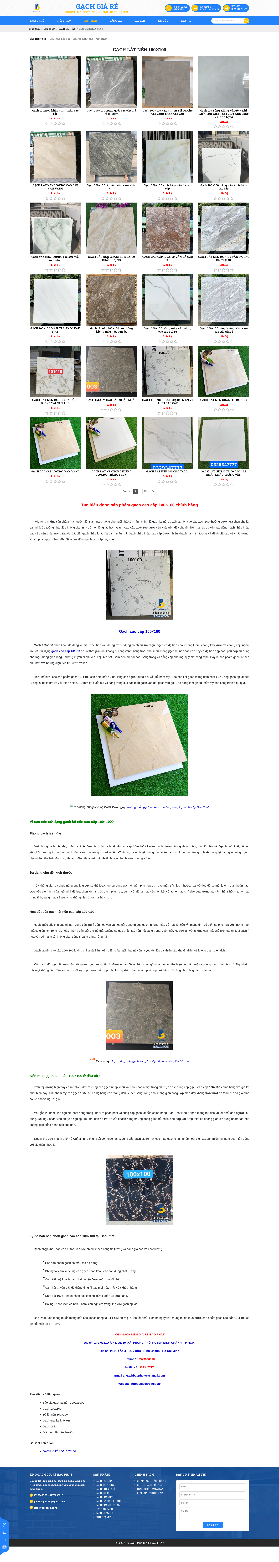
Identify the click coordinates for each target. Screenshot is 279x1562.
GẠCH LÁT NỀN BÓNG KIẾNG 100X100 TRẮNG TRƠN (111, 473)
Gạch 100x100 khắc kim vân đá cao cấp (167, 186)
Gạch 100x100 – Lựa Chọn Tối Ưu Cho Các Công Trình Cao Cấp (168, 112)
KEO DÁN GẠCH (104, 1509)
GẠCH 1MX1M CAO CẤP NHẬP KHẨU (111, 400)
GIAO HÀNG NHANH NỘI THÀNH (209, 7)
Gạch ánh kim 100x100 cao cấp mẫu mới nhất (55, 258)
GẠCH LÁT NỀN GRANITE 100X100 (223, 400)
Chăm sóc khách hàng (151, 1480)
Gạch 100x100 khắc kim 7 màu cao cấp (55, 112)
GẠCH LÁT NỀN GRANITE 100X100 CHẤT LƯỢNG (111, 258)
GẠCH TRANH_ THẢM (108, 1505)
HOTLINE (235, 6)
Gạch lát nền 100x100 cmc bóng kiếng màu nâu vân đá (111, 329)
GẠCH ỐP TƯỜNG (105, 1484)
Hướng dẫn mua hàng (151, 1488)
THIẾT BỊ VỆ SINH (106, 1517)
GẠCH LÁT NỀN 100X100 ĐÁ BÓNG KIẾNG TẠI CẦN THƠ (55, 401)
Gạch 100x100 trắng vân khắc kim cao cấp (223, 186)
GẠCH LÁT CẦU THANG (108, 1501)
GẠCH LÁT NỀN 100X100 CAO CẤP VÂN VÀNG (55, 186)
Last (154, 491)
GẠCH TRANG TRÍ (105, 1497)
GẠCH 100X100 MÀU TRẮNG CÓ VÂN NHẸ (55, 329)
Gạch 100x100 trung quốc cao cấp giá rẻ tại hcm (111, 112)
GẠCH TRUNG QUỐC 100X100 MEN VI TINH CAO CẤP (167, 401)
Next (146, 491)
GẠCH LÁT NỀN (104, 1480)
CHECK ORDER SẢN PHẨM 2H (180, 7)
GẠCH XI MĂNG (104, 1513)
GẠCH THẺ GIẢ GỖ (105, 1488)
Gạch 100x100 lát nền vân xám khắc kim (111, 186)
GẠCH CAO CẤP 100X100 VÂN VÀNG (55, 471)
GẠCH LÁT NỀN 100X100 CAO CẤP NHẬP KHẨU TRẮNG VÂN (224, 473)
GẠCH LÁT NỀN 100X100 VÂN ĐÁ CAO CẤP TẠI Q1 (223, 258)
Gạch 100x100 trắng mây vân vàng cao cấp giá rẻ (167, 329)
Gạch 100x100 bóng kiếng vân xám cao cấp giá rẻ (224, 329)
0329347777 (239, 9)
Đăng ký (212, 1525)
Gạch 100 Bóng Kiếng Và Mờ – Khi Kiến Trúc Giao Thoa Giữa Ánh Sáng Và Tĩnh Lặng (224, 114)
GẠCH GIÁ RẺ (103, 1492)
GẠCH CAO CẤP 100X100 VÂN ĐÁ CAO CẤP (167, 258)
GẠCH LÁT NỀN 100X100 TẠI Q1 (167, 471)
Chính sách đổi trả (149, 1484)
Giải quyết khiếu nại (150, 1492)
